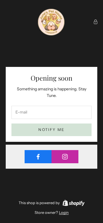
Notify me (51, 129)
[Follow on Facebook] (38, 156)
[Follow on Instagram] (65, 156)
